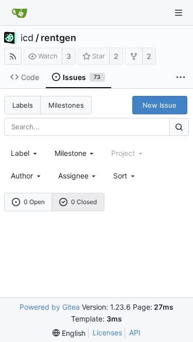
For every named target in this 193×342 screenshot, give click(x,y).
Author (22, 175)
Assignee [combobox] (73, 175)
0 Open (34, 202)
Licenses (107, 332)
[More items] (180, 77)
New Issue (160, 105)
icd (27, 38)
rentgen (58, 38)
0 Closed (84, 202)
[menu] (125, 176)
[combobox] (24, 153)
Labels (22, 105)
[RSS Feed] (13, 56)
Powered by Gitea (50, 307)
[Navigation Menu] (178, 13)
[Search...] (179, 127)
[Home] (19, 13)
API (135, 332)
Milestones (66, 105)
